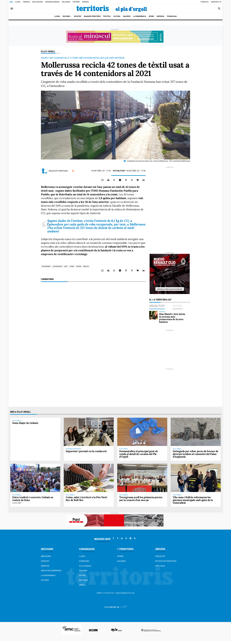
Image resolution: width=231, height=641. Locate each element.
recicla (86, 266)
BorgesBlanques (52, 2)
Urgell (82, 585)
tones (72, 266)
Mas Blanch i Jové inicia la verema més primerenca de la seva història (172, 317)
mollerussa (46, 266)
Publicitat (160, 556)
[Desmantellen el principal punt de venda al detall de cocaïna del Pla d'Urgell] (142, 432)
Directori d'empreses (51, 571)
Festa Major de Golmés (25, 423)
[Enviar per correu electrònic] (102, 180)
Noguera (83, 580)
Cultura (45, 580)
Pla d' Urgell (48, 51)
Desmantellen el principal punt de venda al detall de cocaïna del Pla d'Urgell (138, 454)
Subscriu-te (216, 2)
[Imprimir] (108, 180)
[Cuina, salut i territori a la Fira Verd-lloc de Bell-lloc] (89, 478)
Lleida (17, 2)
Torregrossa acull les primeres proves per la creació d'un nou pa (140, 499)
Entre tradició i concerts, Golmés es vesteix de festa (32, 499)
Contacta (205, 2)
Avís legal (160, 566)
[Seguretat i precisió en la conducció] (89, 432)
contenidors (57, 266)
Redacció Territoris (58, 171)
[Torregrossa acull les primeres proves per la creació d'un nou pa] (142, 478)
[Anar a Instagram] (126, 538)
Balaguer (66, 2)
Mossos (85, 2)
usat (65, 266)
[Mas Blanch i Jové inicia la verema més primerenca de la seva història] (153, 315)
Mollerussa (37, 2)
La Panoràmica (48, 575)
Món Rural (46, 556)
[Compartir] (114, 180)
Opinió (120, 556)
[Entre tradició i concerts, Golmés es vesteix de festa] (35, 478)
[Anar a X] (118, 538)
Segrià (82, 575)
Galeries (121, 561)
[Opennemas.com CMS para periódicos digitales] (115, 607)
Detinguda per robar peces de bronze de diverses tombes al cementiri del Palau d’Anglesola (195, 454)
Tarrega (26, 2)
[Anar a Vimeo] (130, 538)
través (78, 266)
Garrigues (84, 561)
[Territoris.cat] (111, 8)
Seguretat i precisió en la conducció (86, 451)
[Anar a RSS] (135, 538)
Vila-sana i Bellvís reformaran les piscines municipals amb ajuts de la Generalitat (193, 500)
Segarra (83, 571)
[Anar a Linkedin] (122, 538)
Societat (45, 561)
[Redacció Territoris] (44, 171)
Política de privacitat (165, 561)
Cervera (76, 2)
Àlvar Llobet (16, 503)
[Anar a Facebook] (113, 538)
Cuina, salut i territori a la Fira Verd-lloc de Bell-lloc (87, 499)
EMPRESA (45, 566)
